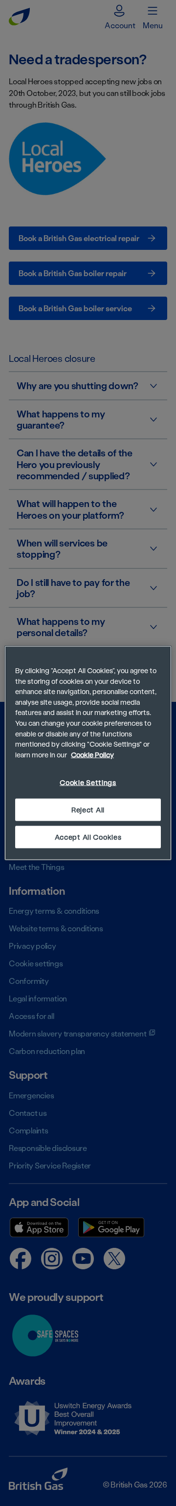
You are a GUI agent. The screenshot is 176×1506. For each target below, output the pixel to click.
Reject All (88, 809)
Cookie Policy (92, 754)
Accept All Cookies (88, 836)
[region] (88, 753)
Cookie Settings (88, 782)
